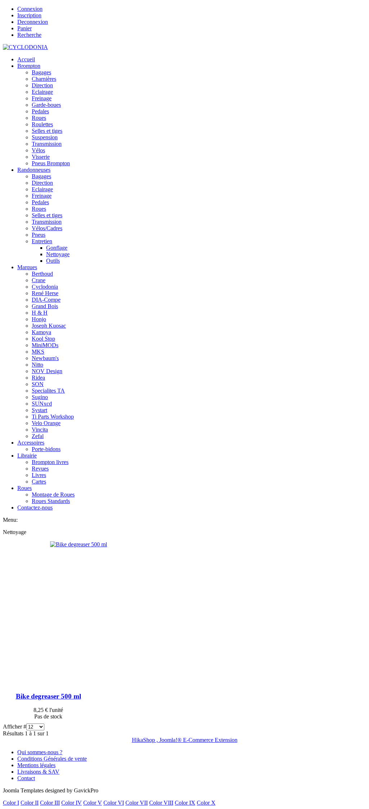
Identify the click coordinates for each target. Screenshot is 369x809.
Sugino (40, 397)
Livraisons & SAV (38, 772)
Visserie (41, 157)
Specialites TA (48, 391)
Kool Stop (43, 339)
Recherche (29, 35)
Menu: (10, 520)
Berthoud (42, 274)
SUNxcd (42, 404)
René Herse (45, 293)
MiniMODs (45, 345)
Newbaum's (45, 358)
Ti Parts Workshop (53, 417)
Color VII (136, 803)
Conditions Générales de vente (52, 759)
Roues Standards (51, 501)
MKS (38, 352)
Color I (11, 803)
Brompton (28, 66)
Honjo (39, 319)
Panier (24, 28)
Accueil (26, 59)
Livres (39, 475)
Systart (39, 410)
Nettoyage (58, 254)
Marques (27, 267)
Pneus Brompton (51, 163)
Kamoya (41, 332)
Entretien (42, 241)
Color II (30, 803)
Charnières (44, 79)
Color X (206, 803)
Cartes (39, 481)
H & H (40, 313)
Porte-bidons (46, 449)
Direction (42, 85)
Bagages (41, 72)
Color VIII (161, 803)
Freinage (42, 98)
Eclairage (42, 92)
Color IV (71, 803)
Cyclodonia (45, 287)
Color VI (113, 803)
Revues (40, 468)
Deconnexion (32, 22)
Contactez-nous (35, 507)
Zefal (38, 436)
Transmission (47, 144)
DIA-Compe (46, 300)
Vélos (38, 150)
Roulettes (42, 124)
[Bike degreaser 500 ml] (78, 544)
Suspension (45, 137)
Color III (50, 803)
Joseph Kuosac (49, 326)
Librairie (27, 455)
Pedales (40, 111)
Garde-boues (46, 105)
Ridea (38, 378)
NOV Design (47, 371)
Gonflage (56, 248)
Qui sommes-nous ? (39, 752)
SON (38, 384)
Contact (26, 778)
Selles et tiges (47, 131)
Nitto (37, 365)
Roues (39, 118)
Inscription (29, 15)
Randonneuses (33, 170)
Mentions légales (36, 765)
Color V (92, 803)
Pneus (38, 235)
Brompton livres (50, 462)
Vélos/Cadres (47, 228)
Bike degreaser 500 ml (48, 696)
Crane (38, 280)
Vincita (40, 430)
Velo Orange (46, 423)
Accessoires (30, 443)
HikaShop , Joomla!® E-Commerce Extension (184, 740)
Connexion (30, 9)
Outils (53, 261)
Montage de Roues (53, 494)
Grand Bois (45, 306)
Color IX (185, 803)
